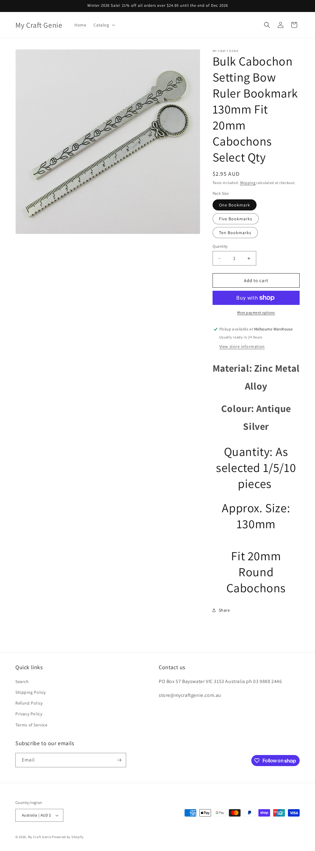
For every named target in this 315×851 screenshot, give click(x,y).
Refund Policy (29, 703)
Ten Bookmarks (235, 232)
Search (22, 681)
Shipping (248, 182)
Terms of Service (31, 725)
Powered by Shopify (68, 837)
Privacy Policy (28, 714)
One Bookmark (234, 205)
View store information (242, 346)
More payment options (256, 312)
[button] (103, 24)
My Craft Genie (39, 837)
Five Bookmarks (235, 219)
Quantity (220, 246)
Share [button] (224, 610)
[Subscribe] (119, 760)
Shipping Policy (30, 692)
